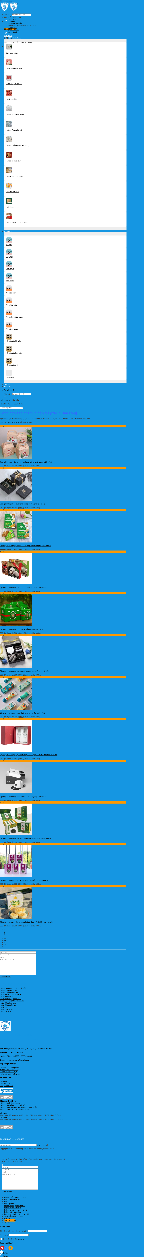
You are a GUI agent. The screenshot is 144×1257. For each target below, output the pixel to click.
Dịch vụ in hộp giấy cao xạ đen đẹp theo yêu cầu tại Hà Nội (24, 880)
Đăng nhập (21, 1239)
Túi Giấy (11, 21)
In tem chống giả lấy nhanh (15, 1197)
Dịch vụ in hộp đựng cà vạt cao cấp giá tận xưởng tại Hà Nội (24, 671)
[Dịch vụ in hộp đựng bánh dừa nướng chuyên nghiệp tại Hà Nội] (16, 542)
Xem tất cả (12, 32)
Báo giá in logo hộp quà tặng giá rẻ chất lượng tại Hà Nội (22, 504)
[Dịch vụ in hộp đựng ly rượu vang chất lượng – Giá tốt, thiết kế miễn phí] (16, 751)
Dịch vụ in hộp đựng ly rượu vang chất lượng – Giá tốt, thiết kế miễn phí (28, 755)
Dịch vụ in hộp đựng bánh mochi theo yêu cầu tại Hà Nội (23, 587)
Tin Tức (7, 384)
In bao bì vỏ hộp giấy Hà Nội (15, 1210)
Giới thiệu (8, 36)
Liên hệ (7, 386)
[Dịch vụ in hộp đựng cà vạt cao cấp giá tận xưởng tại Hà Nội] (16, 667)
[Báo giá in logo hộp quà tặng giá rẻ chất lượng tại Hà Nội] (16, 500)
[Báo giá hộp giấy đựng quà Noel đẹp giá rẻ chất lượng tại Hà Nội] (16, 458)
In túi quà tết (9, 1204)
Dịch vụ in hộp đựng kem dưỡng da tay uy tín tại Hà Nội (22, 713)
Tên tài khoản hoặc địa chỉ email (14, 1231)
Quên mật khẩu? (6, 1243)
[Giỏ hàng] (5, 21)
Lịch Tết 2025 (13, 30)
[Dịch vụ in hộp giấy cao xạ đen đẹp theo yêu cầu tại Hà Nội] (16, 876)
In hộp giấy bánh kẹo (12, 1212)
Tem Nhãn (12, 19)
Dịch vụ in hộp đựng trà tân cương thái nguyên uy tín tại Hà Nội (25, 838)
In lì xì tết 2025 (10, 1201)
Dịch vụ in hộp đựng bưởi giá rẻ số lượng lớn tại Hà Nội (22, 629)
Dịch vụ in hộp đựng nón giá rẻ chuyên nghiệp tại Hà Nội (23, 797)
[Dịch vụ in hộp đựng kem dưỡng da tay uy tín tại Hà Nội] (16, 709)
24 (5, 940)
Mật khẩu (4, 1235)
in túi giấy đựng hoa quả (13, 1216)
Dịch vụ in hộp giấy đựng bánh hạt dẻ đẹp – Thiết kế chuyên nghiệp (27, 922)
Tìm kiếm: (8, 14)
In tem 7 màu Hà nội (12, 1208)
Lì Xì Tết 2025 (14, 26)
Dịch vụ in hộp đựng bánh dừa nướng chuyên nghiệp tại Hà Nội (25, 546)
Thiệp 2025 (12, 28)
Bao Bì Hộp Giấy (15, 23)
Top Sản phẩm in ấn (12, 38)
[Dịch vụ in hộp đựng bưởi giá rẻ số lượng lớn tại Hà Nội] (16, 625)
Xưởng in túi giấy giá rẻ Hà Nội (16, 1214)
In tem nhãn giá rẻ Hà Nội (14, 1206)
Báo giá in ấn (9, 1218)
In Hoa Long (5, 400)
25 (5, 942)
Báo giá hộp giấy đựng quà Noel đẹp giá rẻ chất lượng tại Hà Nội (26, 462)
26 (5, 944)
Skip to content (6, 1)
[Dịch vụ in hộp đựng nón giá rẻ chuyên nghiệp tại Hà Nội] (16, 793)
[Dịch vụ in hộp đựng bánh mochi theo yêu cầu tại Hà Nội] (16, 584)
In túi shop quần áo (12, 1199)
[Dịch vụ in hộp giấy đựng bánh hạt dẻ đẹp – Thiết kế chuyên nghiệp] (16, 918)
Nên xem (7, 231)
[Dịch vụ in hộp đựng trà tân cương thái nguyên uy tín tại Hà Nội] (16, 835)
